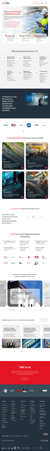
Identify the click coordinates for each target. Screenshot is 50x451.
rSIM (3, 424)
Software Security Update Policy (43, 417)
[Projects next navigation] (47, 293)
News (31, 416)
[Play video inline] (37, 99)
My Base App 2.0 (24, 405)
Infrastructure (13, 408)
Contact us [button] (25, 378)
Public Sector (13, 420)
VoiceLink (3, 416)
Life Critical (4, 403)
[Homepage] (6, 3)
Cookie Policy (42, 403)
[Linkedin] (44, 441)
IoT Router (4, 414)
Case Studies (32, 412)
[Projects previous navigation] (3, 293)
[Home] (44, 434)
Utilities (12, 406)
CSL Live (22, 407)
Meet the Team (33, 405)
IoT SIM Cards (12, 435)
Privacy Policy (42, 408)
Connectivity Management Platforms (23, 410)
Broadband (4, 420)
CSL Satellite (4, 418)
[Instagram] (42, 441)
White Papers (32, 419)
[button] (21, 131)
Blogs (31, 417)
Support (22, 403)
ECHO (22, 419)
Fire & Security (4, 409)
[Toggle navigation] (46, 3)
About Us (32, 403)
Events (31, 414)
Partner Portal (32, 410)
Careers (31, 423)
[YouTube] (47, 441)
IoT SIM (3, 413)
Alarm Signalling (4, 422)
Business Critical (5, 405)
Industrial (13, 410)
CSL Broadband (25, 435)
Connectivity (4, 411)
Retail (12, 415)
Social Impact (32, 421)
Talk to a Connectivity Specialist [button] (11, 22)
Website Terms (42, 423)
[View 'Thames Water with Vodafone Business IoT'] (37, 301)
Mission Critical (4, 407)
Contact (41, 428)
